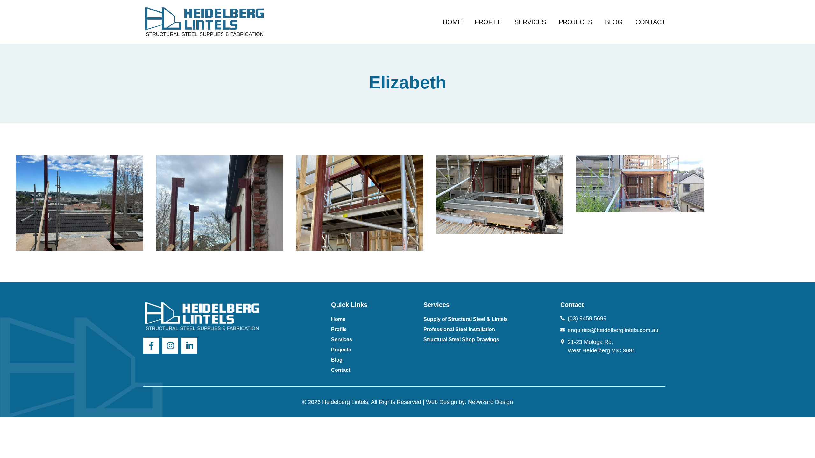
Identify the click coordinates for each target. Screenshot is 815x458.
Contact (650, 21)
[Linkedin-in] (189, 346)
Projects (575, 21)
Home (452, 21)
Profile (488, 21)
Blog (614, 21)
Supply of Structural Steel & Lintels (465, 319)
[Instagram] (170, 346)
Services (530, 21)
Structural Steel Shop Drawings (461, 339)
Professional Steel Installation (459, 329)
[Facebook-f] (151, 346)
